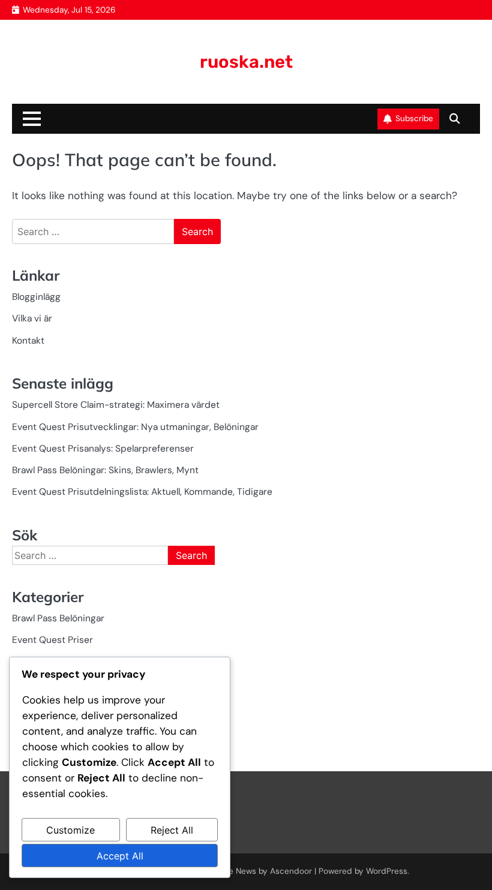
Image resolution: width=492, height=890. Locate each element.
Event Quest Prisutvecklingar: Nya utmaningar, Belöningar (135, 427)
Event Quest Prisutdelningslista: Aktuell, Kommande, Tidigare (142, 492)
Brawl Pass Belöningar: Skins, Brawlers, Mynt (105, 470)
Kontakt (28, 341)
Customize (70, 830)
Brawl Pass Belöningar (58, 618)
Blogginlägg (36, 297)
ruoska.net (246, 62)
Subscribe (414, 118)
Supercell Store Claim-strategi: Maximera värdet (116, 405)
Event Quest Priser (52, 640)
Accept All (120, 856)
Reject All (172, 830)
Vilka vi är (32, 318)
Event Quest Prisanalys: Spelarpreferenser (103, 449)
